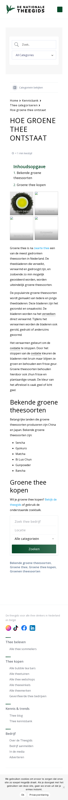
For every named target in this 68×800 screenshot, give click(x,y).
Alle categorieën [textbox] (27, 539)
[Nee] (63, 787)
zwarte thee (41, 248)
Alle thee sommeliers (23, 649)
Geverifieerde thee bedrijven (27, 696)
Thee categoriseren (23, 105)
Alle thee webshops (22, 679)
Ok (22, 794)
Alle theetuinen (19, 674)
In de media (16, 751)
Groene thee (19, 567)
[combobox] (34, 538)
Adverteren (16, 757)
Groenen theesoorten (25, 571)
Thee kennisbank (20, 721)
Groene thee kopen (31, 185)
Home (14, 100)
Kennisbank (30, 100)
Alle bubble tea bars (22, 668)
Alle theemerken (20, 690)
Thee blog (16, 715)
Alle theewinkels (20, 685)
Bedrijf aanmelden (21, 746)
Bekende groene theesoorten (27, 175)
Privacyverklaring (38, 794)
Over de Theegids (20, 740)
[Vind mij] (52, 530)
